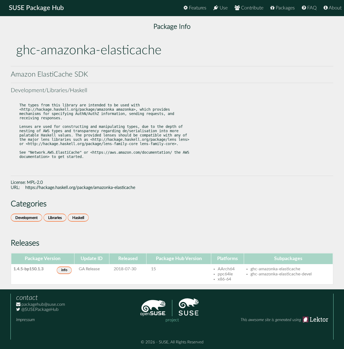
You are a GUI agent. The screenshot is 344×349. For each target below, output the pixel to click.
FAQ (311, 8)
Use (223, 8)
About (335, 8)
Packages (284, 8)
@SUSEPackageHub (39, 309)
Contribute (251, 8)
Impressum (25, 320)
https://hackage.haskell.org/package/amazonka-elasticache (80, 187)
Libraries (55, 218)
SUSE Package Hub (36, 8)
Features (197, 8)
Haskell (78, 218)
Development (26, 218)
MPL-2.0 (35, 182)
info (64, 270)
